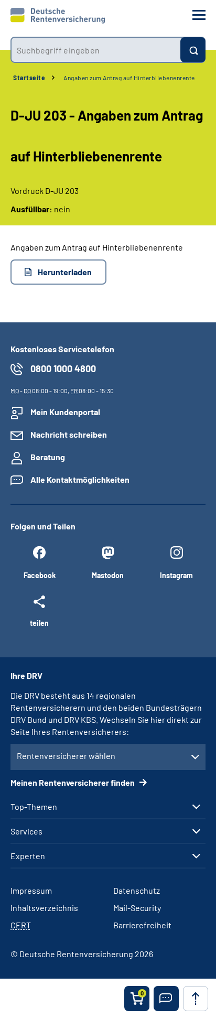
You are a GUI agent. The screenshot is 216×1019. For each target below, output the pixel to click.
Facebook (40, 575)
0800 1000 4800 (63, 368)
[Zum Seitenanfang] (195, 998)
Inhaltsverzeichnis (44, 908)
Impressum (31, 890)
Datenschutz (136, 890)
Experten (27, 856)
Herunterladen (65, 272)
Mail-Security (137, 908)
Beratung (47, 457)
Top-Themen (33, 807)
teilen (39, 623)
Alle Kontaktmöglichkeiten (79, 479)
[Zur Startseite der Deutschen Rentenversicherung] (57, 16)
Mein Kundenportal (65, 412)
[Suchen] (193, 49)
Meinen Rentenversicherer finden (73, 782)
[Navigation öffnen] (199, 15)
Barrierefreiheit (142, 925)
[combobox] (95, 50)
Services (26, 831)
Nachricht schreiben (68, 434)
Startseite (29, 77)
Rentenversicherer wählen (66, 756)
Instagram (176, 575)
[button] (166, 998)
